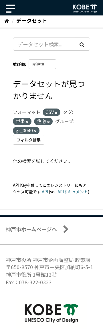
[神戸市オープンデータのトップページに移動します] (85, 8)
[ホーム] (6, 20)
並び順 (19, 64)
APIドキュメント (73, 191)
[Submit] (82, 44)
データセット (31, 20)
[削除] (56, 112)
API (45, 191)
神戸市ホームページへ (31, 229)
